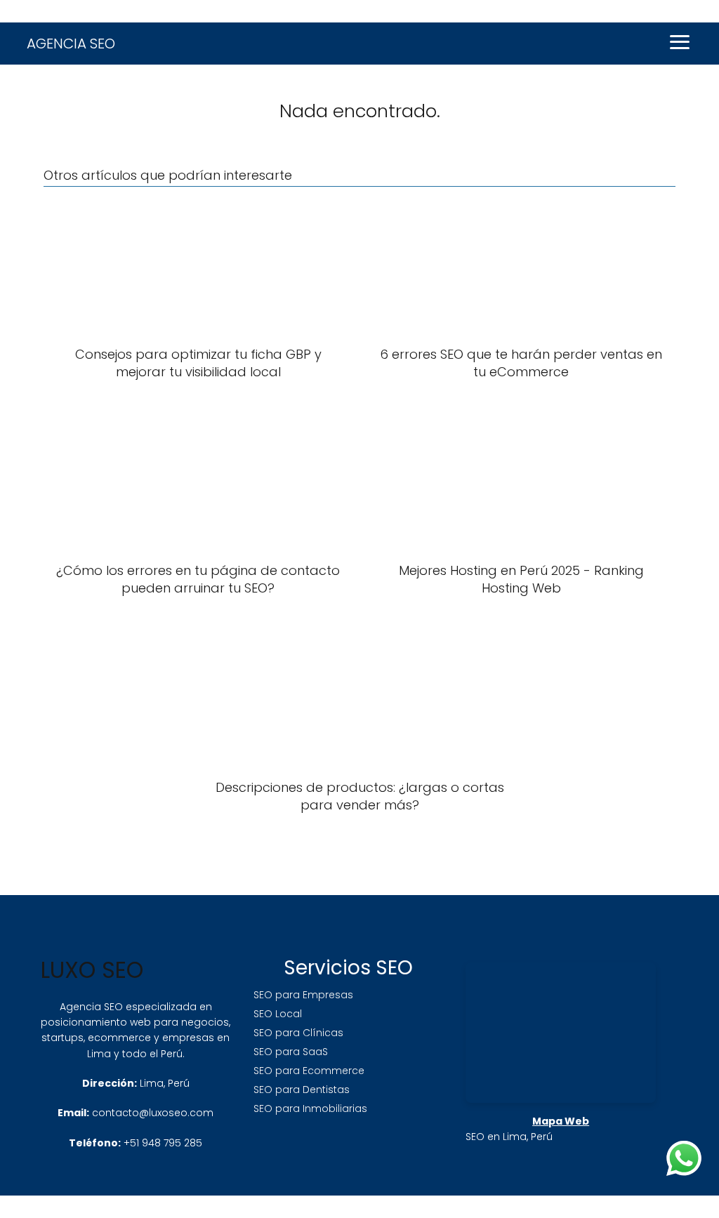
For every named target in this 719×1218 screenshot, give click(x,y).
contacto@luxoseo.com (152, 1113)
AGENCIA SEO (71, 43)
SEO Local (277, 1014)
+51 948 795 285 (163, 1143)
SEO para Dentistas (301, 1090)
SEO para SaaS (290, 1052)
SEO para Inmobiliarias (310, 1108)
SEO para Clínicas (298, 1033)
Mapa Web (560, 1121)
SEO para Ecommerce (308, 1071)
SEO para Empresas (303, 995)
